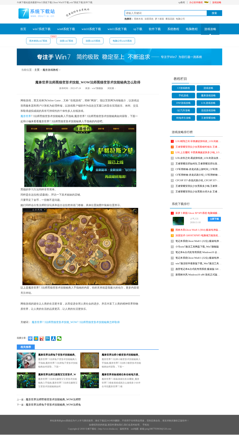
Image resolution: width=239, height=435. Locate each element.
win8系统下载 (66, 29)
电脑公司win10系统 (122, 41)
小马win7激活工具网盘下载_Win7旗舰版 (197, 246)
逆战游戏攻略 (208, 110)
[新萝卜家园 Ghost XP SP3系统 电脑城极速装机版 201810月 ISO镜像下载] (177, 221)
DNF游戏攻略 (183, 103)
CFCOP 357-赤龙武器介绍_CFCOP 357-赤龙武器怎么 (204, 180)
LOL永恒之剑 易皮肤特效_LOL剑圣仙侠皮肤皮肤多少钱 (205, 158)
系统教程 (173, 29)
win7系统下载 (42, 29)
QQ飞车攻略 (183, 110)
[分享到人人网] (53, 338)
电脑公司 (180, 19)
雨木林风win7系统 (38, 41)
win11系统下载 (117, 29)
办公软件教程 (196, 2)
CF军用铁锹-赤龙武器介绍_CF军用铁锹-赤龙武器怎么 (204, 174)
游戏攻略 (216, 2)
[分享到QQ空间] (36, 338)
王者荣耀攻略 (208, 117)
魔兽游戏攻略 (208, 95)
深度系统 (149, 19)
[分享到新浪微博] (42, 338)
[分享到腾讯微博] (47, 338)
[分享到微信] (59, 338)
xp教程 (181, 2)
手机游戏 (183, 95)
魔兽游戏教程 (50, 69)
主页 (37, 69)
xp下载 (137, 29)
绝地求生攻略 (183, 117)
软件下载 (155, 29)
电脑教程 (192, 29)
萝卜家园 (159, 19)
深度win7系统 (66, 41)
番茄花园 (169, 19)
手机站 (145, 424)
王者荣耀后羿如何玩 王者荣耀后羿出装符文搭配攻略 (204, 163)
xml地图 (135, 429)
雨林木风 (138, 19)
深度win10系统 (93, 41)
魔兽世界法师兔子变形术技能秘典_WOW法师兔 (53, 404)
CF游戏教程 (183, 88)
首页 (23, 29)
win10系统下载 (91, 29)
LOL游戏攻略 (208, 103)
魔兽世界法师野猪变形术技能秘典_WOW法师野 (53, 399)
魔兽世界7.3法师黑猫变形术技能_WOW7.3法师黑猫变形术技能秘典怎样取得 (76, 322)
